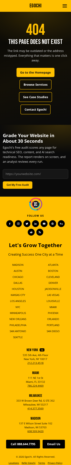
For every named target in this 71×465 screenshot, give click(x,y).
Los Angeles (18, 301)
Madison (17, 264)
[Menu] (64, 6)
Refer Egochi (29, 463)
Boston (53, 270)
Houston (18, 289)
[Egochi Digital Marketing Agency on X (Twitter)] (26, 223)
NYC (18, 307)
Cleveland (53, 277)
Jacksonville (53, 289)
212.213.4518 (35, 363)
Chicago (18, 277)
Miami (53, 307)
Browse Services (36, 85)
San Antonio (18, 331)
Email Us (53, 444)
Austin (18, 270)
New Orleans (17, 319)
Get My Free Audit (18, 185)
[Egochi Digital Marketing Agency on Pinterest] (52, 223)
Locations (14, 463)
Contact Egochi (36, 109)
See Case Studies (35, 97)
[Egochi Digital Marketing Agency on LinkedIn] (35, 223)
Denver (53, 282)
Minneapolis (18, 313)
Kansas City (18, 295)
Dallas (18, 282)
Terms (41, 463)
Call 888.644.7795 (23, 444)
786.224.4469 (35, 385)
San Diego (53, 331)
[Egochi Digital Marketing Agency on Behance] (61, 223)
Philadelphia (18, 325)
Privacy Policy (55, 463)
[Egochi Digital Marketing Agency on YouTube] (44, 223)
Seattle (18, 337)
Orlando (53, 319)
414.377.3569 (35, 408)
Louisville (53, 301)
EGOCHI (36, 6)
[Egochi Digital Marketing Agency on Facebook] (9, 223)
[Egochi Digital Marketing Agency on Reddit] (31, 232)
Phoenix (53, 313)
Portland (53, 325)
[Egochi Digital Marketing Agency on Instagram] (18, 223)
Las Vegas (53, 295)
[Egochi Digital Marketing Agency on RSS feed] (39, 232)
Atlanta (53, 264)
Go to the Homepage (35, 72)
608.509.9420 (35, 431)
